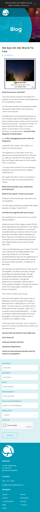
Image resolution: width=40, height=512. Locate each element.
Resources (25, 498)
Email (4, 382)
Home (5, 494)
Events (5, 498)
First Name (7, 363)
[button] (37, 12)
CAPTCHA (5, 420)
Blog (4, 505)
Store (5, 508)
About (23, 494)
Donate (23, 501)
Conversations (8, 501)
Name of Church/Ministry (12, 401)
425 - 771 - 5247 (8, 481)
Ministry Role (7, 411)
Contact (24, 505)
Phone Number (8, 392)
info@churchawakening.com (13, 485)
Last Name (6, 373)
